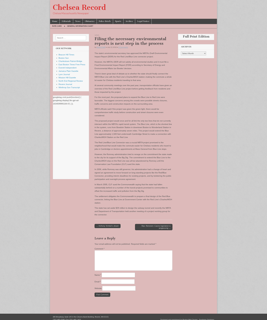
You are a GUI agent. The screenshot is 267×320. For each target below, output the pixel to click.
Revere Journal (65, 84)
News (78, 21)
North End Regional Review (71, 81)
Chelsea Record (79, 7)
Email (98, 282)
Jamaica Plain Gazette (68, 71)
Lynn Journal (64, 74)
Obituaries (90, 21)
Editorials (66, 21)
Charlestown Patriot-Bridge (70, 61)
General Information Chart (80, 26)
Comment (99, 249)
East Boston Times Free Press (72, 64)
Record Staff (101, 47)
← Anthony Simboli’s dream (107, 226)
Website (98, 288)
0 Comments (123, 47)
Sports (118, 21)
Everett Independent (67, 68)
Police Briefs (105, 21)
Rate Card (57, 26)
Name (98, 275)
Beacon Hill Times (66, 55)
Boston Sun (64, 58)
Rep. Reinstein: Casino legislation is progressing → (156, 227)
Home (54, 21)
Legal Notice (143, 21)
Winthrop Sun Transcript (69, 87)
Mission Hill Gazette (67, 77)
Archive (129, 21)
